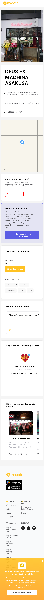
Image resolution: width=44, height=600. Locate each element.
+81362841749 (13, 112)
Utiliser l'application (22, 593)
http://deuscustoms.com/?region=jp (24, 103)
